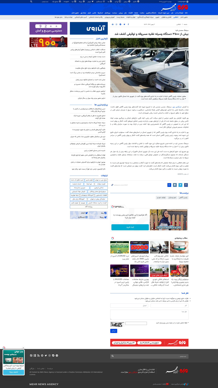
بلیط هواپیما (75, 195)
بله (109, 2)
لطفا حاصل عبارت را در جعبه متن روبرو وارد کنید (172, 323)
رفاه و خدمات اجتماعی (96, 17)
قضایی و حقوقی (166, 17)
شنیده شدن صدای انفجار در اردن (94, 150)
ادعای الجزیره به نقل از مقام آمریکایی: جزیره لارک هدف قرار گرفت (89, 117)
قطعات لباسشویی (101, 195)
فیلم (89, 13)
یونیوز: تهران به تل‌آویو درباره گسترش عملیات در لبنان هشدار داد (88, 163)
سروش (126, 2)
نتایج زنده (66, 2)
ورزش (120, 13)
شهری (157, 17)
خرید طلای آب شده (77, 180)
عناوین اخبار (184, 17)
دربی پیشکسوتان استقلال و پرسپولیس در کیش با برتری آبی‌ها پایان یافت (89, 110)
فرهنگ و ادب (179, 13)
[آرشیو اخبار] (34, 356)
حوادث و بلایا (69, 17)
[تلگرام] (56, 356)
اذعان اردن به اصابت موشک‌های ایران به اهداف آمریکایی (90, 62)
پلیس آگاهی (183, 197)
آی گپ (117, 2)
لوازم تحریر (89, 180)
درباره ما (50, 368)
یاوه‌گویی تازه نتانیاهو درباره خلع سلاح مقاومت (90, 68)
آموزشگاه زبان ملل (78, 199)
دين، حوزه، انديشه (163, 13)
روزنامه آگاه (88, 207)
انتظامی (175, 17)
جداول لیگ (55, 2)
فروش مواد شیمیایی (78, 191)
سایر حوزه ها (58, 17)
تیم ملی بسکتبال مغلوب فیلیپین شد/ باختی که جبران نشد (88, 137)
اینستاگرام (99, 2)
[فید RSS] (38, 356)
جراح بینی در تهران (101, 180)
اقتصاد (130, 13)
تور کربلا (89, 184)
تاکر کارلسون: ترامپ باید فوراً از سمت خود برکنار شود (88, 169)
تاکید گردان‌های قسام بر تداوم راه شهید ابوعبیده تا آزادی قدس (89, 130)
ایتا (73, 2)
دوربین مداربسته (79, 188)
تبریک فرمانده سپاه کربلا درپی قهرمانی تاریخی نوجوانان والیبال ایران (87, 144)
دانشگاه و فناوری (151, 13)
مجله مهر (83, 13)
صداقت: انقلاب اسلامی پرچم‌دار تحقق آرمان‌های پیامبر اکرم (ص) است (88, 50)
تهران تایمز (74, 203)
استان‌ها (100, 13)
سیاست (114, 13)
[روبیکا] (42, 356)
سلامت (142, 13)
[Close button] (23, 348)
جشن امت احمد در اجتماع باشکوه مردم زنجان (90, 80)
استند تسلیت (76, 184)
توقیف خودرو (161, 197)
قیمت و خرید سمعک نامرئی (97, 203)
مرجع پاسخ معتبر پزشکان (98, 191)
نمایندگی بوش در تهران (97, 199)
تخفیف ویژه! (13, 372)
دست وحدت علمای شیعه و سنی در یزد (92, 57)
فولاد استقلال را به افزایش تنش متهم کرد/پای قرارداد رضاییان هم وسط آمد (88, 156)
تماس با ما (40, 368)
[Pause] (152, 228)
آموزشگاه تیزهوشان (87, 195)
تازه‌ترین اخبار (102, 38)
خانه (186, 13)
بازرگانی (32, 368)
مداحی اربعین (98, 188)
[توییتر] (45, 356)
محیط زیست (120, 17)
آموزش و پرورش (109, 17)
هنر (172, 13)
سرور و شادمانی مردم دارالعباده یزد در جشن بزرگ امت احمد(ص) (87, 73)
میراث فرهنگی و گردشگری (145, 17)
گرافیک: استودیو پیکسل (159, 384)
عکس (94, 13)
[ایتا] (31, 356)
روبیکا (81, 2)
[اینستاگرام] (49, 356)
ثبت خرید (130, 227)
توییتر (89, 2)
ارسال (114, 331)
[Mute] (155, 228)
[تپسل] (112, 207)
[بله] (53, 356)
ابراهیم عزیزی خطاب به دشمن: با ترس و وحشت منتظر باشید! (87, 92)
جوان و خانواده (130, 17)
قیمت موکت (101, 184)
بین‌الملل (107, 13)
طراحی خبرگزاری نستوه (177, 384)
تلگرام (135, 2)
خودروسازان (172, 197)
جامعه (136, 13)
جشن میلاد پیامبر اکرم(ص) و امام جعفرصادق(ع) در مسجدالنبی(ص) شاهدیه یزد (88, 44)
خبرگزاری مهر (177, 107)
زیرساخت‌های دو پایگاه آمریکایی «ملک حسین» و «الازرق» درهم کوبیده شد (89, 85)
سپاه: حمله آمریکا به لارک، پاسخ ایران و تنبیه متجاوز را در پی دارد (87, 124)
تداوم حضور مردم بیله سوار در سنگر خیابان (91, 98)
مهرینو (83, 203)
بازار (125, 13)
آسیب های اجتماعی (81, 17)
